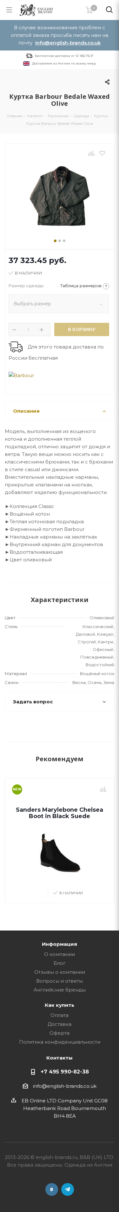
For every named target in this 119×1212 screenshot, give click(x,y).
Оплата (59, 1015)
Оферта (59, 1033)
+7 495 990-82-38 (65, 1071)
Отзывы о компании (59, 972)
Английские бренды (60, 990)
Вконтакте (51, 1189)
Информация (59, 944)
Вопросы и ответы (59, 981)
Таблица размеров (83, 286)
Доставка (59, 1024)
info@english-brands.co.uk (68, 43)
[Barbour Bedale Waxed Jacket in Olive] (59, 196)
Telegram (67, 1189)
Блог (60, 963)
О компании (59, 954)
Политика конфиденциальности (59, 1042)
